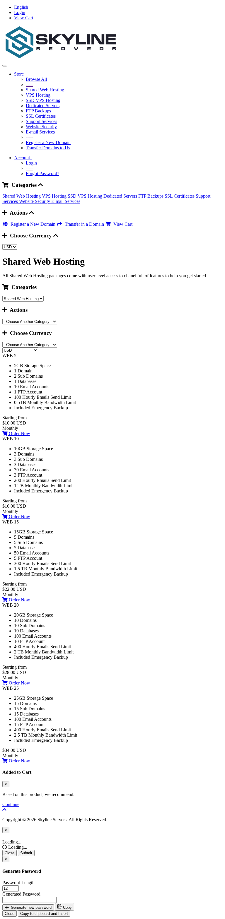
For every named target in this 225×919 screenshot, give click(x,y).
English (21, 7)
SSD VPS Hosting (43, 100)
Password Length (18, 882)
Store (20, 73)
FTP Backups (38, 110)
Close (9, 853)
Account (23, 157)
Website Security (41, 126)
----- (29, 84)
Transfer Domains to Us (48, 147)
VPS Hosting (38, 95)
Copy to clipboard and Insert (44, 913)
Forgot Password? (42, 173)
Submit (26, 853)
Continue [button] (10, 804)
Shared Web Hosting (45, 89)
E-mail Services (40, 131)
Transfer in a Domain (83, 224)
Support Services (41, 121)
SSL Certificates (41, 116)
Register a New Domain (48, 142)
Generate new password (31, 907)
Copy (67, 907)
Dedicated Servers (42, 105)
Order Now (19, 433)
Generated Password (21, 893)
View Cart (23, 17)
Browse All (36, 79)
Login (19, 12)
